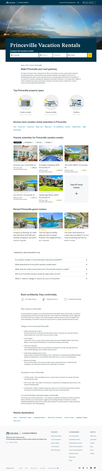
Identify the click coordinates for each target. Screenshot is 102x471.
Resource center (73, 453)
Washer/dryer (76, 127)
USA (27, 65)
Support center (55, 443)
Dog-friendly (28, 142)
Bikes (84, 127)
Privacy (26, 468)
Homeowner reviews (74, 439)
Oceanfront (30, 127)
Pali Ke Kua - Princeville (55, 417)
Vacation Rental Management (67, 2)
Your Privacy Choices (52, 468)
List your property (74, 436)
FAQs (70, 460)
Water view (39, 127)
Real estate (72, 457)
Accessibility (42, 468)
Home (23, 65)
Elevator (68, 127)
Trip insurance (55, 446)
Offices (92, 453)
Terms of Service (33, 468)
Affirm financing (55, 450)
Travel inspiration (56, 439)
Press (91, 450)
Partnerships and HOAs (75, 443)
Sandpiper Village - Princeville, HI (86, 417)
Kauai (15, 417)
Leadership (93, 439)
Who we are (93, 436)
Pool (14, 127)
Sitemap (20, 468)
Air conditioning (58, 127)
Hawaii (32, 65)
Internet (48, 142)
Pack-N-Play (17, 130)
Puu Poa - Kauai (69, 417)
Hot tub (39, 142)
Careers (92, 443)
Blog (91, 446)
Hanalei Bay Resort (39, 417)
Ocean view (21, 127)
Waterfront (48, 127)
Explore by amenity (56, 436)
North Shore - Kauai (25, 417)
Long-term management (75, 450)
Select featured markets (76, 446)
